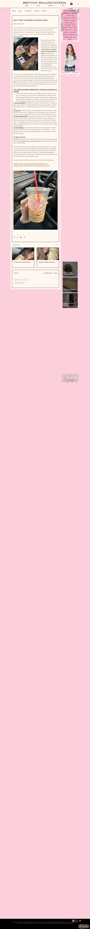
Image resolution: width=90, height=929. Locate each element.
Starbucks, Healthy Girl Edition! (47, 262)
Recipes (20, 11)
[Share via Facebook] (14, 237)
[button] (71, 3)
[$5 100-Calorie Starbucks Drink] (23, 254)
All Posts (14, 11)
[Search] (77, 3)
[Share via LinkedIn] (21, 237)
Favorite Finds (28, 11)
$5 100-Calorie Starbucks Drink (22, 262)
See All (56, 244)
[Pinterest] (80, 921)
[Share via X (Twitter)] (17, 237)
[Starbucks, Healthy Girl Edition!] (48, 254)
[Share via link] (24, 237)
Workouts (44, 11)
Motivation (36, 11)
